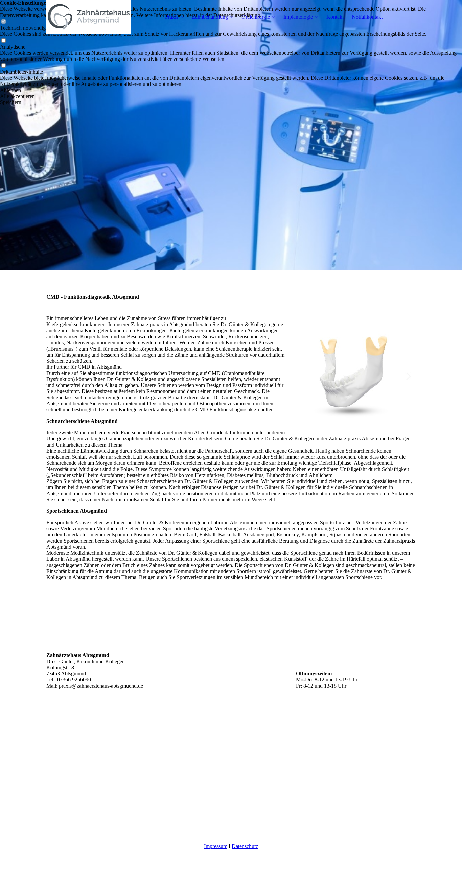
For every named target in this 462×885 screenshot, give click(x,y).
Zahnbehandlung (210, 17)
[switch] (3, 41)
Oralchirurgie (255, 17)
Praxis (171, 17)
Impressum (215, 846)
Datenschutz (245, 846)
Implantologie (298, 17)
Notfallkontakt (367, 17)
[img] (88, 17)
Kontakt (335, 17)
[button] (231, 90)
